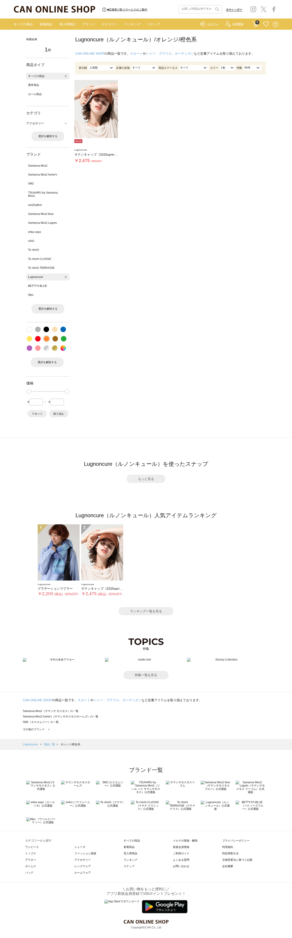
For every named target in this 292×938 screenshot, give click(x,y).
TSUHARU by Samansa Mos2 (43, 194)
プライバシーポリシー (236, 840)
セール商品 (35, 94)
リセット (37, 413)
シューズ (79, 847)
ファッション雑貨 (85, 853)
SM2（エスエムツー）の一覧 (41, 722)
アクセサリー (82, 859)
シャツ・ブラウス (159, 53)
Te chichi (33, 249)
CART (255, 23)
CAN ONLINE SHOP (89, 53)
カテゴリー (110, 24)
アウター (30, 859)
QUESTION (275, 24)
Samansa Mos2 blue (41, 214)
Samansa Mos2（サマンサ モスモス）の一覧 (50, 711)
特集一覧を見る (146, 675)
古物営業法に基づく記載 (237, 859)
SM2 (31, 183)
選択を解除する (47, 136)
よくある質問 (181, 859)
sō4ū (31, 240)
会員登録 (237, 24)
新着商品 (46, 24)
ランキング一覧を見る (146, 611)
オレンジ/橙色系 (70, 744)
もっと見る (146, 479)
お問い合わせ (181, 866)
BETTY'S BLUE (37, 286)
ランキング (133, 24)
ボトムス (30, 866)
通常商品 (33, 85)
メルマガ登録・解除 (185, 840)
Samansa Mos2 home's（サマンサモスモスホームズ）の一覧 (60, 716)
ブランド (88, 24)
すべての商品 (23, 24)
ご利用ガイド (181, 853)
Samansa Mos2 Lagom (42, 222)
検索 (216, 9)
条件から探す (234, 9)
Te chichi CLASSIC (40, 259)
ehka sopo (34, 232)
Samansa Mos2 (37, 165)
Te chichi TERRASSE (41, 267)
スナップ (153, 24)
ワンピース (32, 847)
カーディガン (184, 53)
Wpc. (31, 294)
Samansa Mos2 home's (42, 174)
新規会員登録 (181, 847)
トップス (30, 853)
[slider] (28, 391)
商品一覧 (49, 744)
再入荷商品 (67, 24)
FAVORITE (266, 24)
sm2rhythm (35, 205)
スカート (136, 53)
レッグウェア (82, 866)
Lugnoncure (35, 277)
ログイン (212, 24)
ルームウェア (82, 872)
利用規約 (227, 847)
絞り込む (58, 413)
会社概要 (227, 866)
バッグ (29, 872)
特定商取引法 (230, 853)
